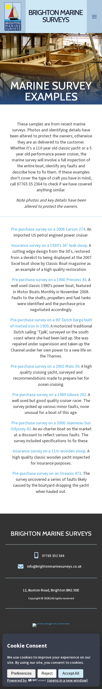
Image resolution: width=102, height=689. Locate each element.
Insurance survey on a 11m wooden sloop (49, 451)
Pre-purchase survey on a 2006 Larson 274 (48, 229)
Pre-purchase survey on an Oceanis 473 (46, 473)
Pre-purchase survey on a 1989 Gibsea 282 (49, 395)
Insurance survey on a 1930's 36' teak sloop (49, 245)
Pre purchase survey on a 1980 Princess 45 (49, 280)
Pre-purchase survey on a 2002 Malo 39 (44, 366)
